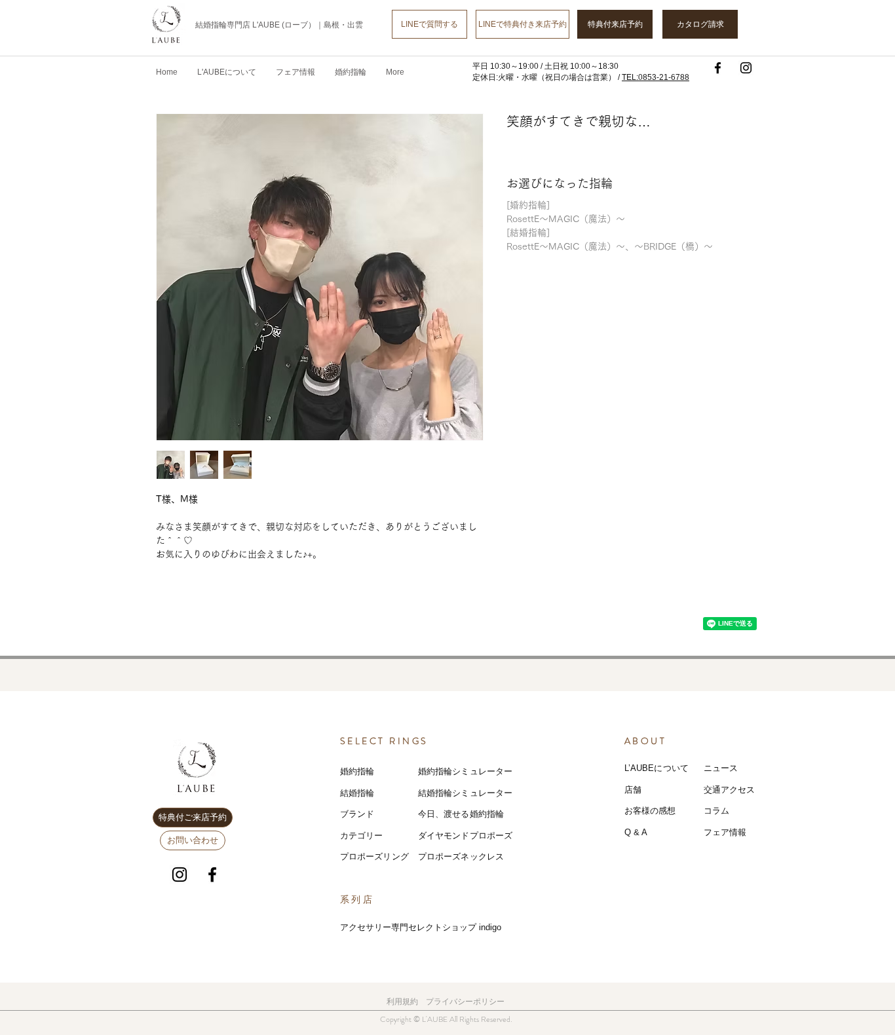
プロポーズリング (374, 856)
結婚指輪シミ (444, 793)
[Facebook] (717, 67)
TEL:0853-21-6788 (655, 77)
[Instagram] (745, 67)
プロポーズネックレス (461, 856)
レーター (495, 793)
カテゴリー (361, 835)
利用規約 (402, 1001)
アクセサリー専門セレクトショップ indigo (420, 927)
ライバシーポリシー (469, 1001)
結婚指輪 (357, 793)
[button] (295, 72)
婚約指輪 (357, 771)
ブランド (357, 814)
